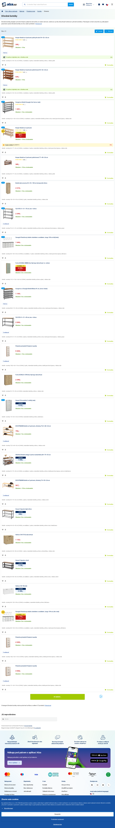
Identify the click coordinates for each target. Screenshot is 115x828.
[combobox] (45, 4)
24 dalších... (57, 697)
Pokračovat (38, 23)
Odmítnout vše (57, 824)
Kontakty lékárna (47, 788)
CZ (93, 793)
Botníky (39, 11)
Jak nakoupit (27, 791)
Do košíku (110, 65)
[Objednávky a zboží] (99, 4)
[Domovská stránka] (2, 11)
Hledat (71, 4)
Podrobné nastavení (57, 819)
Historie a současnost (48, 794)
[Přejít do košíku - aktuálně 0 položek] (112, 4)
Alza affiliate (65, 794)
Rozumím (57, 814)
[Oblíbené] (103, 4)
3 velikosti (6, 361)
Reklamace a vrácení (10, 791)
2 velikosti (6, 224)
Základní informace (48, 791)
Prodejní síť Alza (9, 794)
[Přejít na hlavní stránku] (9, 4)
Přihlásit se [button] (89, 5)
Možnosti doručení (10, 785)
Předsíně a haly (31, 11)
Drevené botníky (28, 725)
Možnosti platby (9, 788)
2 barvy (5, 53)
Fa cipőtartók (37, 728)
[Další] (101, 696)
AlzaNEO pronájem (67, 788)
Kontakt (44, 785)
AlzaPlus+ (64, 791)
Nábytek (22, 11)
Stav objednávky (28, 785)
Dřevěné (46, 11)
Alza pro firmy (66, 785)
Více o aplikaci (13, 762)
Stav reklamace (28, 788)
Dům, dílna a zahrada (11, 11)
